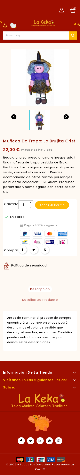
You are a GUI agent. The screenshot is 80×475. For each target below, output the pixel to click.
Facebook (21, 440)
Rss (40, 440)
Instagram (58, 440)
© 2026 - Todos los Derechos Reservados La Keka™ (40, 467)
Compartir (22, 250)
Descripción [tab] (40, 289)
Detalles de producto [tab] (40, 299)
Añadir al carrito (52, 205)
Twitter (30, 440)
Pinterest (45, 250)
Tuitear (34, 250)
